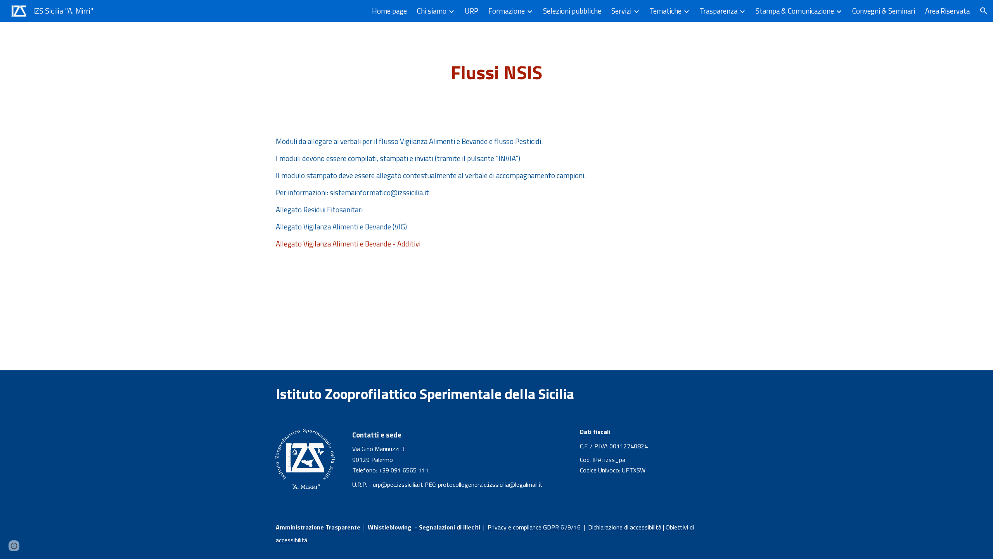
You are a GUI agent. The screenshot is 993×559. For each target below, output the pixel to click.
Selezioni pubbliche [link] (572, 10)
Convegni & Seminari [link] (883, 10)
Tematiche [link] (666, 10)
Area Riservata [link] (947, 10)
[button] (983, 11)
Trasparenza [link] (718, 10)
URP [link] (471, 10)
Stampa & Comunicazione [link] (795, 10)
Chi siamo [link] (431, 10)
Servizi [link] (621, 10)
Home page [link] (389, 10)
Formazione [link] (506, 10)
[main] (496, 72)
